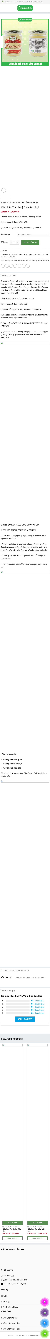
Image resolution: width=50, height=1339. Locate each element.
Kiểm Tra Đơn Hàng (9, 1307)
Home (3, 203)
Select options (12, 1238)
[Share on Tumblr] (24, 266)
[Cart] (47, 8)
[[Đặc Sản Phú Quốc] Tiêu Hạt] (12, 1132)
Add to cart (32, 242)
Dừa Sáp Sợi (5, 234)
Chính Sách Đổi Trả (9, 1318)
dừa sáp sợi (9, 260)
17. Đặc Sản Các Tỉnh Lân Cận (23, 203)
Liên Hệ (4, 1296)
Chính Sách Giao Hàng (10, 1329)
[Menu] (3, 8)
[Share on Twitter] (7, 266)
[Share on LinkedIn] (19, 266)
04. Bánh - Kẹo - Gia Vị (34, 254)
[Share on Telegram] (28, 266)
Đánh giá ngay (25, 1019)
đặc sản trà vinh (43, 260)
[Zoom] (3, 190)
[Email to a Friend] (11, 266)
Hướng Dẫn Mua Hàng (10, 1323)
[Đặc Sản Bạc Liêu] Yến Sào (36, 1230)
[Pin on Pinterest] (15, 266)
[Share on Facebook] (3, 266)
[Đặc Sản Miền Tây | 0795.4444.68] (25, 8)
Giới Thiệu (5, 1302)
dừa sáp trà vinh (19, 260)
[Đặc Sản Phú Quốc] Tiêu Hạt (11, 1230)
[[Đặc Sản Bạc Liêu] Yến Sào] (37, 1132)
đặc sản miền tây (31, 260)
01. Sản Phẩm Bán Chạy (17, 254)
